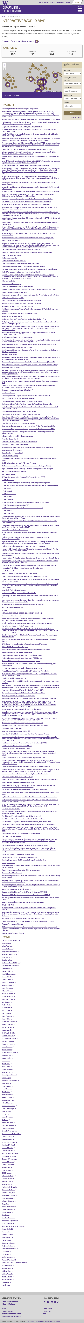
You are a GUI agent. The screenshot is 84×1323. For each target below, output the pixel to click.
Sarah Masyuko (7, 1139)
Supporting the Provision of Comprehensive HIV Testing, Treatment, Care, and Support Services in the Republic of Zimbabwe (28, 786)
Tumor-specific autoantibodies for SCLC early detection (21, 870)
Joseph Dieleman (7, 996)
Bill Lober (5, 1120)
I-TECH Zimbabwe (8, 513)
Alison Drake (6, 1008)
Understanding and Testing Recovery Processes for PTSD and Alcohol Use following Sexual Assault (31, 876)
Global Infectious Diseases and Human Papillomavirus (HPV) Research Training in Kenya (29, 459)
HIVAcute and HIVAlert (9, 474)
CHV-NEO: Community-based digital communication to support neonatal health (29, 269)
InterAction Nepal (8, 571)
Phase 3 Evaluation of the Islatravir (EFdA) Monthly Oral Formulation (25, 671)
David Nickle (6, 1167)
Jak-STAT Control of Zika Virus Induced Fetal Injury (19, 574)
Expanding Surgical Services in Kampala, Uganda (18, 423)
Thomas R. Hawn (7, 1044)
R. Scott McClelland (8, 1142)
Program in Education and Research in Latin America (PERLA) (23, 690)
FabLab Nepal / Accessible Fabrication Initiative (18, 436)
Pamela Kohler (7, 1094)
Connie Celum (6, 980)
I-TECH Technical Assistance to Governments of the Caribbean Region (25, 502)
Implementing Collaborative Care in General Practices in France (23, 546)
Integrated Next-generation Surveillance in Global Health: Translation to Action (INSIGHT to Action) (29, 130)
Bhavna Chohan (7, 985)
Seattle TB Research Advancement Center (16, 748)
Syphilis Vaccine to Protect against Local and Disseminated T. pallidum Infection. (29, 797)
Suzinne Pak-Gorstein (9, 1187)
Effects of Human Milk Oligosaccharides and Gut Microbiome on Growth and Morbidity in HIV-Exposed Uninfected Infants (28, 386)
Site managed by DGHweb (52, 1321)
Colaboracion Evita (8, 281)
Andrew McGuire (7, 1148)
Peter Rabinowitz (8, 1198)
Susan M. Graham (8, 1036)
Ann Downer (6, 1002)
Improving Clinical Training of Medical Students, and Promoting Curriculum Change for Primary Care (30, 554)
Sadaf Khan (5, 1083)
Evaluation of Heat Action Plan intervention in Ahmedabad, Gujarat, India (27, 404)
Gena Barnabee (7, 960)
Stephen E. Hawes (8, 1041)
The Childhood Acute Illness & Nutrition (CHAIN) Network (21, 816)
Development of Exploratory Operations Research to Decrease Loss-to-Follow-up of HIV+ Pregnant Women (31, 351)
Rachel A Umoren (7, 1257)
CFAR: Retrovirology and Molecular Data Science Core (20, 263)
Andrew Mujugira (8, 1162)
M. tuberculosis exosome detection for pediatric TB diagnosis (23, 604)
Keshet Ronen (6, 1212)
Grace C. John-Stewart (9, 1075)
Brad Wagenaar (7, 1265)
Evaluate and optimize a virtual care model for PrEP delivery (22, 401)
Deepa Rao (5, 1204)
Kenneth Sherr (7, 1235)
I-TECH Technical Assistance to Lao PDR (15, 505)
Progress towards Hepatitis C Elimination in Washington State (23, 693)
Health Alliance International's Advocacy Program (19, 463)
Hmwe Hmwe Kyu (8, 1100)
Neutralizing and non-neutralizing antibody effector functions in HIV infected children (29, 640)
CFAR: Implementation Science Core (14, 261)
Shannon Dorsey (7, 999)
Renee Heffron (7, 1050)
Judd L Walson (6, 1271)
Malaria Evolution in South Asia (12, 607)
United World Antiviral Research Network (16, 889)
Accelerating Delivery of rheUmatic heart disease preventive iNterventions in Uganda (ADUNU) (28, 183)
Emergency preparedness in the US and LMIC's (17, 390)
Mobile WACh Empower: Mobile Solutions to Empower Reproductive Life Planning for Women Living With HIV (30, 135)
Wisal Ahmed (6, 943)
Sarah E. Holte (6, 1058)
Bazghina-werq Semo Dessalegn (13, 1226)
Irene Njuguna (6, 1170)
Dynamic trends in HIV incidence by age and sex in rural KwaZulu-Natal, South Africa (31, 119)
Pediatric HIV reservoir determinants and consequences (21, 661)
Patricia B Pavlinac (8, 1190)
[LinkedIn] (54, 1301)
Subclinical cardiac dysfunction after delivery (17, 777)
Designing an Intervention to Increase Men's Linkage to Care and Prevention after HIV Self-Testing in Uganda (30, 323)
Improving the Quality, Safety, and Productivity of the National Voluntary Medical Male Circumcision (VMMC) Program (30, 561)
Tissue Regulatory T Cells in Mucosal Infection (18, 854)
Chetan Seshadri (7, 1229)
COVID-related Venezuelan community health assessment (21, 300)
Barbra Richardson (8, 1206)
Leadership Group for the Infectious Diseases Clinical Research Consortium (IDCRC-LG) (30, 596)
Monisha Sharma (7, 1232)
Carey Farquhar (7, 1016)
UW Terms (39, 1321)
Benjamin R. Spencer (9, 1246)
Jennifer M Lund (7, 1128)
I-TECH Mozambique (9, 494)
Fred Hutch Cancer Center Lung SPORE (15, 444)
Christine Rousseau (8, 1218)
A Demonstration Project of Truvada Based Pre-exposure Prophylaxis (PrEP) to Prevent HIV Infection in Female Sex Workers (29, 153)
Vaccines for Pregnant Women (12, 924)
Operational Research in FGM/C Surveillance (17, 652)
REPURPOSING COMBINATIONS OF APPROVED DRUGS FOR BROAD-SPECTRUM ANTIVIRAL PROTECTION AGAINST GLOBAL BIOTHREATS (29, 719)
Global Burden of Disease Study (12, 453)
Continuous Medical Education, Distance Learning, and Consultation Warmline (28, 289)
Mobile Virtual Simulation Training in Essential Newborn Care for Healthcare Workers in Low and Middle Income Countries (28, 619)
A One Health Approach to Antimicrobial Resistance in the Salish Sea (25, 165)
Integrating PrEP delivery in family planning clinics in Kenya (22, 568)
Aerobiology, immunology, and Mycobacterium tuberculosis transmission (27, 199)
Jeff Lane (5, 1114)
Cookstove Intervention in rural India (14, 292)
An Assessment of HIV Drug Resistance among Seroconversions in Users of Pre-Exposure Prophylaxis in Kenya (29, 208)
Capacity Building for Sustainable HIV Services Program (21, 249)
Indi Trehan (5, 1254)
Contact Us (68, 2)
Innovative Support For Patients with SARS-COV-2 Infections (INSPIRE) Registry (29, 565)
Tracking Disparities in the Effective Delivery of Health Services (24, 860)
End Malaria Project (8, 393)
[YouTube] (48, 1301)
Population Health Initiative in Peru (14, 678)
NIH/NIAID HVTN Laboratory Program (15, 647)
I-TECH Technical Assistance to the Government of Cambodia (22, 508)
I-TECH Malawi (7, 491)
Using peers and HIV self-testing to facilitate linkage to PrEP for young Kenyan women (29, 908)
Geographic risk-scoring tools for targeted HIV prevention (22, 127)
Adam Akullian (7, 946)
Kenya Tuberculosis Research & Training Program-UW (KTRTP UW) (25, 576)
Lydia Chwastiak (7, 988)
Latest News (47, 1309)
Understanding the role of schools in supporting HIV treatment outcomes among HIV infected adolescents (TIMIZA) (31, 885)
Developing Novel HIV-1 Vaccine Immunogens (17, 337)
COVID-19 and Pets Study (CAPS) (13, 298)
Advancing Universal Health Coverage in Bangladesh (20, 108)
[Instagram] (51, 1301)
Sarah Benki (6, 968)
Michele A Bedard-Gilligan (11, 963)
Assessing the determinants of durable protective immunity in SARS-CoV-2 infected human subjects (31, 219)
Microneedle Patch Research (11, 616)
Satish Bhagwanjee (8, 974)
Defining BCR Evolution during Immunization (17, 306)
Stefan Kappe (6, 1078)
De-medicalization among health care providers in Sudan (21, 303)
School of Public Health (10, 1302)
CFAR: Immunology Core (10, 258)
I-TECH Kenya (6, 488)
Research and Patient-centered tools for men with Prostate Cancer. (25, 725)
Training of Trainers (8, 863)
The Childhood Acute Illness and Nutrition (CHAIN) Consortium (23, 819)
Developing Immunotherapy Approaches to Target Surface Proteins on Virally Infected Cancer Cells (28, 333)
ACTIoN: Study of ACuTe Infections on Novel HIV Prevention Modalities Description (30, 191)
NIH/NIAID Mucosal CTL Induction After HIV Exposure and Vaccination (26, 649)
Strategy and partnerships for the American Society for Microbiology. (26, 766)
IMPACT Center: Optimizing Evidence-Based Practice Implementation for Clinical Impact (29, 533)
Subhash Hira (6, 1055)
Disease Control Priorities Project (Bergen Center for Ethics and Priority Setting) (30, 365)
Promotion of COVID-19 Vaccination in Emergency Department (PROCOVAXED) (29, 698)
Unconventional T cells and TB (12, 873)
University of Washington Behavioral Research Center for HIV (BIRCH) (26, 895)
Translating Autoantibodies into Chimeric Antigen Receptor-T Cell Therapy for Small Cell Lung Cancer (31, 866)
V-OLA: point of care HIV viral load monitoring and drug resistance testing (27, 149)
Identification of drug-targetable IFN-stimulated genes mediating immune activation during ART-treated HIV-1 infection (31, 517)
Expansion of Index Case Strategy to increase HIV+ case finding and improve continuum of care (28, 432)
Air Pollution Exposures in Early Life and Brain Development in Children (26, 202)
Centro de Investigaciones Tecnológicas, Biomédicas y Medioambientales (27, 252)
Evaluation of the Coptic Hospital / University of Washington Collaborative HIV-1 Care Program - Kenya (30, 408)
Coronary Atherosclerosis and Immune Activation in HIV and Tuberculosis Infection (30, 295)
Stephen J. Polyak (8, 1192)
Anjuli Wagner (6, 1268)
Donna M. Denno (7, 994)
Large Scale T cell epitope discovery (14, 590)
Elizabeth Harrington (9, 1038)
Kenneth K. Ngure (8, 1164)
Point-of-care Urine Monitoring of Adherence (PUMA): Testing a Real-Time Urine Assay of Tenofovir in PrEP (29, 674)
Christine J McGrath (8, 1145)
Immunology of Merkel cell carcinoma (15, 530)
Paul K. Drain (6, 1005)
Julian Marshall (7, 1136)
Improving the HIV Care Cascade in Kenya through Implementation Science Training (30, 558)
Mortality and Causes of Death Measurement (17, 626)
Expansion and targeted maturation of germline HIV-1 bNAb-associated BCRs (28, 426)
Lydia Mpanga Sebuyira (10, 1153)
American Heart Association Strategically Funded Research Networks (26, 204)
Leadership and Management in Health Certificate (19, 593)
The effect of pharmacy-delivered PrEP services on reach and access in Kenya (28, 824)
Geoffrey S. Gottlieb (8, 1033)
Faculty (66, 103)
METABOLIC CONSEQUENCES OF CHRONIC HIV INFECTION (22, 613)
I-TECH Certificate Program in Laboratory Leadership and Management (26, 483)
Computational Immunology (11, 284)
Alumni (46, 2)
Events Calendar (7, 1311)
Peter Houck (6, 1066)
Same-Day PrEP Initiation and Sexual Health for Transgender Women (25, 734)
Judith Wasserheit (8, 1274)
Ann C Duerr (6, 1010)
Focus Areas (68, 88)
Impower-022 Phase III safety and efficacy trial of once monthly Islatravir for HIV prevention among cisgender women (30, 550)
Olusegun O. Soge (8, 1243)
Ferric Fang (6, 1013)
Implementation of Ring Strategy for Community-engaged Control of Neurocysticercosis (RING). (25, 538)
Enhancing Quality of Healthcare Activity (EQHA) (18, 398)
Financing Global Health (10, 439)
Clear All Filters (76, 117)
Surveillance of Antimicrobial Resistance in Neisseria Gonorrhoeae (24, 790)
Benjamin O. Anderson (9, 951)
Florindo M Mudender (9, 1156)
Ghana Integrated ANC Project (12, 450)
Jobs (44, 1314)
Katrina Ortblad (7, 1178)
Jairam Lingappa (7, 1117)
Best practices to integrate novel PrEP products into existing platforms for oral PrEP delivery (29, 223)
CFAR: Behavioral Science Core (12, 255)
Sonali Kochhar (7, 1089)
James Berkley (6, 971)
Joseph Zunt (6, 1285)
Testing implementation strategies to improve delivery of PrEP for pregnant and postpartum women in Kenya (29, 812)
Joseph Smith (6, 1240)
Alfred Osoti (6, 1184)
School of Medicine (8, 1304)
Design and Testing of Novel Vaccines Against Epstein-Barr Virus (24, 319)
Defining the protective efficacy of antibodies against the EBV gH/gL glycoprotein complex (30, 310)
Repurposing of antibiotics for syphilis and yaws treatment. (22, 723)
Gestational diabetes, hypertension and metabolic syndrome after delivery (27, 447)
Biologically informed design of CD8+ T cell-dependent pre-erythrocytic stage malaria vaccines (29, 234)
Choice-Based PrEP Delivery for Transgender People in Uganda (23, 266)
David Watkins (7, 1277)
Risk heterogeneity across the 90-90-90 (16, 731)
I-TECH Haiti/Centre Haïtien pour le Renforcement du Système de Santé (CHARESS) (30, 485)
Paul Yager (5, 1282)
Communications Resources (11, 1316)
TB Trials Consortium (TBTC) (11, 809)
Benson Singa (6, 1237)
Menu (80, 6)
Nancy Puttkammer (8, 1195)
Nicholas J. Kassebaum (9, 1080)
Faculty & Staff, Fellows (57, 2)
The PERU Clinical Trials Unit (11, 836)
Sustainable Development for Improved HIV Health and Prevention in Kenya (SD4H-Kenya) (30, 793)
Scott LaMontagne (8, 1108)
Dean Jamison (6, 1072)
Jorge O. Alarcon (7, 949)
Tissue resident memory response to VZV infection (19, 857)
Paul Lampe (6, 1111)
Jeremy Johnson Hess (9, 1052)
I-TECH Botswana (8, 480)
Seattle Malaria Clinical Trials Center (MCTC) (17, 746)
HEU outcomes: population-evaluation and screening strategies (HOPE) (26, 466)
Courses (40, 2)
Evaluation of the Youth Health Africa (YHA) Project (19, 411)
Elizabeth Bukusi (7, 977)
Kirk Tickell (6, 1251)
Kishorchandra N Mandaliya (11, 1134)
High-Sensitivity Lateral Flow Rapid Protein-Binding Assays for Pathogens (27, 469)
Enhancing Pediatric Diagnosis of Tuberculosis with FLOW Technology (26, 395)
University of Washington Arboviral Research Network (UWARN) (24, 892)
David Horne (6, 1064)
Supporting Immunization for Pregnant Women (18, 782)
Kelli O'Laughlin (7, 1173)
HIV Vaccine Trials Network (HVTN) (14, 471)
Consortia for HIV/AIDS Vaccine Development (17, 286)
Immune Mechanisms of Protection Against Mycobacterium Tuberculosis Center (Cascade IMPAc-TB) (29, 521)
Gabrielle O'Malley (8, 1176)
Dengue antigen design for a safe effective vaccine (19, 313)
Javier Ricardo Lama (8, 1106)
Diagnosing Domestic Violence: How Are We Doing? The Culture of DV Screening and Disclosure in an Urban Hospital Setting (31, 358)
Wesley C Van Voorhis (9, 1260)
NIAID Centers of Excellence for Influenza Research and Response (24, 644)
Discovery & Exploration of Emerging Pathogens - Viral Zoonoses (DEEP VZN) (28, 362)
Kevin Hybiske (7, 1069)
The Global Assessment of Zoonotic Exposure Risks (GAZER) (22, 833)
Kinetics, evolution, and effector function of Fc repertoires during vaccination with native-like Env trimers (30, 580)
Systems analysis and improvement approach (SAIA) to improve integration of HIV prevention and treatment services (30, 800)
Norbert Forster (7, 1024)
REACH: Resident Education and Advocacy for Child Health (22, 709)
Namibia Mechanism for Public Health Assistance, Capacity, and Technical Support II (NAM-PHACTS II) (30, 636)
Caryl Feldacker (7, 1019)
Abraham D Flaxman (9, 1022)
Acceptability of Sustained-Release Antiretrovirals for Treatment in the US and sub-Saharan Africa (31, 188)
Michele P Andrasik (8, 954)
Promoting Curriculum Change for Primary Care (18, 696)
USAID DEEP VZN (8, 905)
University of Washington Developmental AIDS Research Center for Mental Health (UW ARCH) (30, 898)
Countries (67, 70)
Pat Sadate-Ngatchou (9, 1221)
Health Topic (68, 95)
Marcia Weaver (7, 1279)
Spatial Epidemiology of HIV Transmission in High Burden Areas (24, 757)
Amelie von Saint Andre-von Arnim (14, 1263)
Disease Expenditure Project (11, 367)
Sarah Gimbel (6, 1030)
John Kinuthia (6, 1086)
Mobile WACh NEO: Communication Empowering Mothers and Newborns (27, 623)
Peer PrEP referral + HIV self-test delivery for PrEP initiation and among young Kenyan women (29, 664)
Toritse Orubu (6, 1181)
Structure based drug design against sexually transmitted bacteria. (25, 774)
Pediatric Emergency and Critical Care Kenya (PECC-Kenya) (22, 658)
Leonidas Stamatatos (9, 1249)
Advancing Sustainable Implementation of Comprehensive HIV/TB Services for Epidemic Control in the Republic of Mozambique (29, 195)
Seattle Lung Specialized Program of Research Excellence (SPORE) (24, 743)
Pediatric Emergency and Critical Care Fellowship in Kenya (22, 655)
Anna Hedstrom (7, 1047)
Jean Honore (6, 1061)
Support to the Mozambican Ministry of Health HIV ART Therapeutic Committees (30, 779)
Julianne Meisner (7, 1150)
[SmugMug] (58, 1302)
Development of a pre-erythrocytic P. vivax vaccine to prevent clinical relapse (29, 344)
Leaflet (48, 91)
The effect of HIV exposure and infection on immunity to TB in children (26, 822)
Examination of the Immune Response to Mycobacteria (21, 414)
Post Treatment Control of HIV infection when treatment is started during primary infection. (30, 682)
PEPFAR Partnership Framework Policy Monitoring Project (22, 668)
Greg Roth (5, 1215)
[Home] (11, 9)
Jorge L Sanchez (7, 1223)
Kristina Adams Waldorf (10, 940)
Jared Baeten (6, 957)
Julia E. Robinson (7, 1209)
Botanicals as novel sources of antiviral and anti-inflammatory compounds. (28, 238)
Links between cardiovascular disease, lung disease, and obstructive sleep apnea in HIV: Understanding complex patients (30, 601)
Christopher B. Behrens (10, 965)
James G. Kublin (7, 1097)
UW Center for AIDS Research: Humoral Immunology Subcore (23, 918)
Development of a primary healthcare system (17, 347)
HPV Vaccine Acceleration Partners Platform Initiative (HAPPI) (23, 477)
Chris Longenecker (8, 1125)
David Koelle (6, 1092)
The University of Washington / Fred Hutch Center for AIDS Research (25, 845)
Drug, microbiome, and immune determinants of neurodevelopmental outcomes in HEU (30, 382)
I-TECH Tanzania (7, 499)
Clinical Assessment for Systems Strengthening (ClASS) (21, 272)
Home (3, 17)
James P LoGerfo (7, 1123)
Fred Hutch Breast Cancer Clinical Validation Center (19, 442)
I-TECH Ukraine (7, 511)
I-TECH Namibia (7, 497)
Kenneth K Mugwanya (9, 1159)
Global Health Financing (10, 456)
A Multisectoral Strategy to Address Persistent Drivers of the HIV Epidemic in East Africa (30, 157)
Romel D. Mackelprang (9, 1131)
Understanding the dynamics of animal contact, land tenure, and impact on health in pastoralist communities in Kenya (30, 881)
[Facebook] (45, 1301)
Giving (77, 2)
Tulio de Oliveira (7, 991)
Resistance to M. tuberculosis (12, 728)
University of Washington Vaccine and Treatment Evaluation (23, 902)
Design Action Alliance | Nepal (12, 316)
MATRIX (4, 610)
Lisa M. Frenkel (7, 1027)
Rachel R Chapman (8, 982)
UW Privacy (30, 1321)
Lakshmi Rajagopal (8, 1201)
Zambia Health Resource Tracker (13, 933)
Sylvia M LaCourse (8, 1103)
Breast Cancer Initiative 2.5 (11, 240)
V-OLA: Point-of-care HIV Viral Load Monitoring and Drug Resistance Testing (28, 921)
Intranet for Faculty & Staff (11, 1314)
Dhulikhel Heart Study (9, 354)
